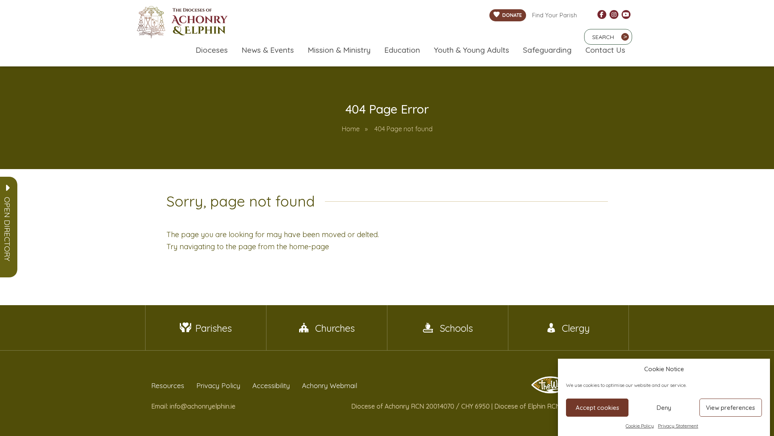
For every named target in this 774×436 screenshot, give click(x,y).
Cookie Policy (640, 426)
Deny (664, 407)
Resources (167, 385)
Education (402, 50)
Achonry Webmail (329, 385)
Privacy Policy (218, 385)
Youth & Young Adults (471, 50)
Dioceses (212, 50)
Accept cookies (597, 407)
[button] (7, 229)
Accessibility (271, 385)
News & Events (267, 50)
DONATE (512, 15)
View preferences (730, 407)
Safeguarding (547, 50)
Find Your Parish (554, 15)
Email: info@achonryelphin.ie (193, 406)
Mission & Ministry (339, 50)
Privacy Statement (678, 426)
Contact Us (605, 50)
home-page (309, 246)
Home (351, 129)
